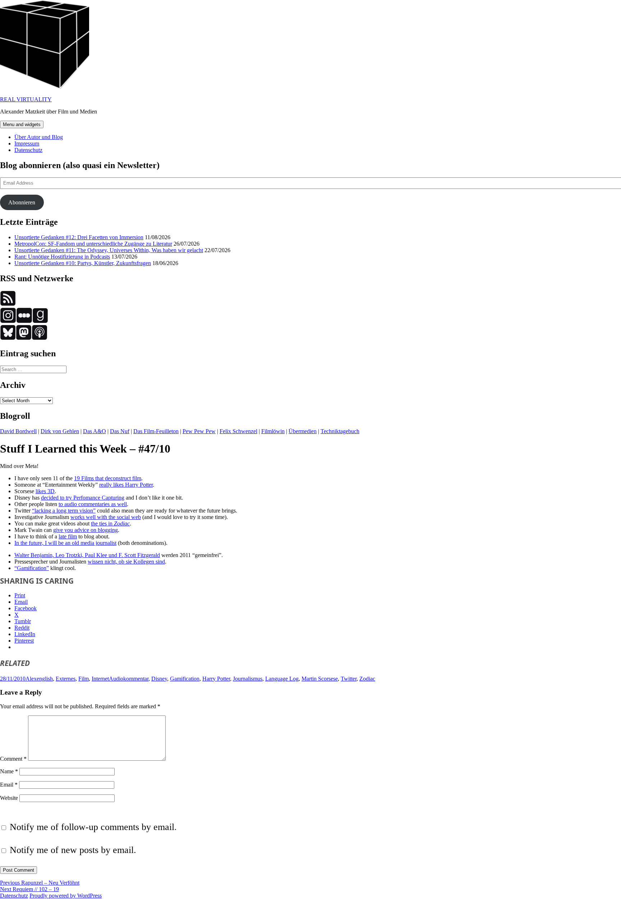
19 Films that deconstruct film (107, 478)
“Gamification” (31, 568)
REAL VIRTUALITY (26, 99)
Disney (159, 679)
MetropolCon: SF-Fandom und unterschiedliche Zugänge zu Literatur (93, 244)
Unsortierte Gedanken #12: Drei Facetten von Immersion (78, 237)
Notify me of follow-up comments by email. (93, 827)
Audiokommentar (128, 679)
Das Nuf (119, 431)
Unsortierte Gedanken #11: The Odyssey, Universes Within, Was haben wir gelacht (108, 250)
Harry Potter (216, 679)
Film (83, 679)
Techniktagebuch (340, 431)
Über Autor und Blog (38, 137)
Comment (13, 759)
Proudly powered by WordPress (65, 896)
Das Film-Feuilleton (156, 431)
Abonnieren (21, 202)
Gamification (184, 679)
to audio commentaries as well (93, 504)
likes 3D (45, 491)
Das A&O (94, 431)
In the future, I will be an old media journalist (65, 543)
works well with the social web (105, 517)
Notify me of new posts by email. (73, 850)
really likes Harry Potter (126, 485)
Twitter (348, 679)
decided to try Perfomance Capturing (82, 498)
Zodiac (367, 679)
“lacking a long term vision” (64, 511)
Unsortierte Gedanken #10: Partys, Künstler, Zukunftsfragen (82, 263)
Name (9, 771)
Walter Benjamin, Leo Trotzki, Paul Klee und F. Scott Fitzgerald (87, 555)
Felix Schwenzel (238, 431)
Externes (65, 679)
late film (68, 536)
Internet (100, 679)
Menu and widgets (22, 124)
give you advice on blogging (85, 530)
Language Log (282, 679)
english (45, 679)
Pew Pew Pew (199, 431)
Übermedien (303, 431)
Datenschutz (28, 150)
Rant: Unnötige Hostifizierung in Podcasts (62, 257)
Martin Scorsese (320, 679)
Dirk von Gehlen (60, 431)
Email (9, 785)
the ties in (110, 523)
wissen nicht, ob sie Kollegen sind (126, 562)
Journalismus (247, 679)
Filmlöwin (273, 431)
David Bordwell (18, 431)
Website (9, 798)
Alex (31, 679)
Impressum (26, 143)
